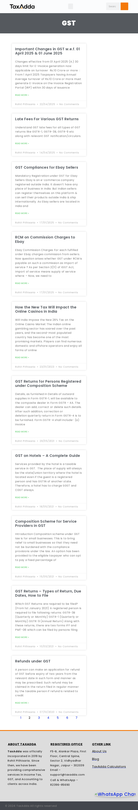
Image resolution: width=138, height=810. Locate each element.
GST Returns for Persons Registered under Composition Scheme (48, 383)
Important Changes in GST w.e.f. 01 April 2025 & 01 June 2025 (47, 51)
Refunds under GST (33, 661)
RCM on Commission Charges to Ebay (45, 239)
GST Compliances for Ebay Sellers (46, 167)
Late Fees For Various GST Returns (47, 119)
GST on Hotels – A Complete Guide (47, 455)
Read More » (22, 95)
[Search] (124, 6)
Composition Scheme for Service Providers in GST (46, 523)
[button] (70, 6)
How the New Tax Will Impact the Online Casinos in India (46, 309)
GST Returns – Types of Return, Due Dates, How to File (48, 593)
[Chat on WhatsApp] (115, 794)
